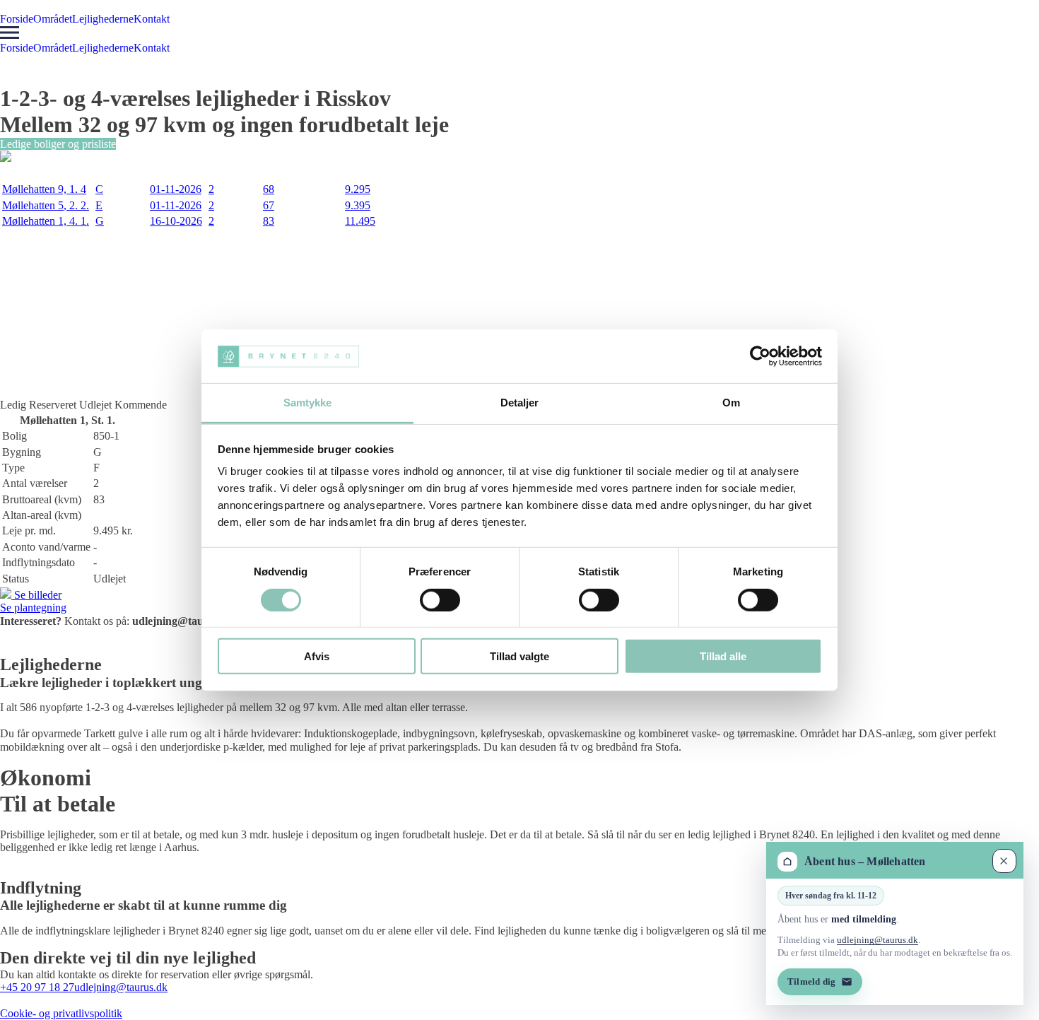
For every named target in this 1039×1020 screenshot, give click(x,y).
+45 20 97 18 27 (37, 987)
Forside (16, 19)
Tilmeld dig (811, 980)
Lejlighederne (103, 19)
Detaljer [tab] (519, 403)
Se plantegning (33, 608)
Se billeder (36, 595)
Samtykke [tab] (307, 403)
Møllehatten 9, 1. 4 (44, 189)
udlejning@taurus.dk (121, 987)
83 (268, 221)
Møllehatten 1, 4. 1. (45, 221)
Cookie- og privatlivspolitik (61, 1013)
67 (268, 205)
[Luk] (1004, 861)
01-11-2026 (175, 189)
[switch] (440, 599)
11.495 (360, 221)
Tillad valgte (519, 656)
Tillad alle (723, 656)
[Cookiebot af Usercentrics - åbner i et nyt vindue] (760, 356)
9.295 (357, 189)
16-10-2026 (176, 221)
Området (52, 19)
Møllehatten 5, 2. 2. (45, 205)
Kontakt (152, 19)
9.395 (357, 205)
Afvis (316, 656)
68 (268, 189)
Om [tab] (731, 403)
